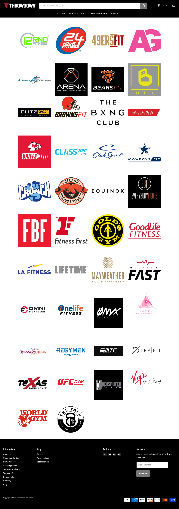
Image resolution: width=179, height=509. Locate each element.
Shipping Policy (10, 465)
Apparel (115, 14)
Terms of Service (10, 473)
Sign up (143, 473)
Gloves (61, 14)
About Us (7, 454)
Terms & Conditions (12, 469)
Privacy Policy (9, 462)
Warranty (7, 481)
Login (165, 6)
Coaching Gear (98, 14)
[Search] (143, 6)
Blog (5, 484)
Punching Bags (77, 14)
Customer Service (11, 458)
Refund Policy (9, 477)
